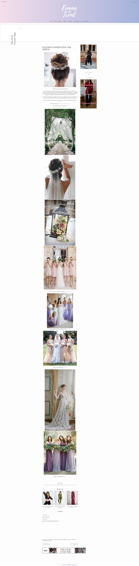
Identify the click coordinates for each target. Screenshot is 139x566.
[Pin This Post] (60, 483)
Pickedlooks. (60, 101)
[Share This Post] (59, 483)
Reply (43, 522)
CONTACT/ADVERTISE (85, 21)
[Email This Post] (61, 483)
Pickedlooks (68, 103)
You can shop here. (68, 291)
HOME (51, 21)
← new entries (45, 544)
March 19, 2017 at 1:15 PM (45, 515)
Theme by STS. (74, 564)
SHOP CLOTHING (76, 21)
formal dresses (61, 103)
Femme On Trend (65, 564)
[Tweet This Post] (58, 483)
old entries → (74, 544)
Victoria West (44, 514)
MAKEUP (60, 21)
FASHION (55, 21)
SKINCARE (65, 21)
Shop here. (65, 367)
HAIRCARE (70, 21)
